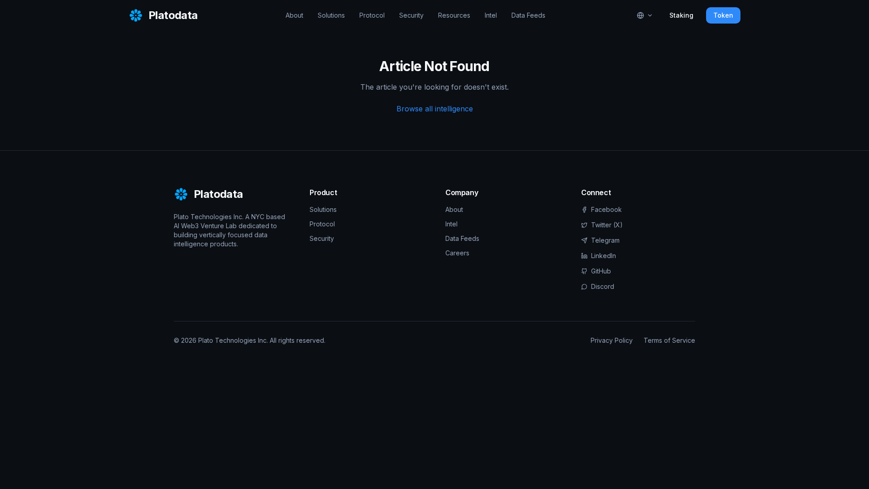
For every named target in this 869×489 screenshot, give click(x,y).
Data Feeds (528, 15)
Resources (454, 15)
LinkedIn (603, 255)
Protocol (372, 15)
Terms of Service (669, 340)
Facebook (606, 209)
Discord (602, 286)
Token (723, 15)
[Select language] (645, 15)
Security (411, 15)
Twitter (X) (607, 225)
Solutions (331, 15)
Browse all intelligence (434, 108)
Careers (457, 253)
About (294, 15)
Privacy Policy (612, 340)
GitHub (601, 271)
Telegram (605, 240)
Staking (681, 15)
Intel (491, 15)
